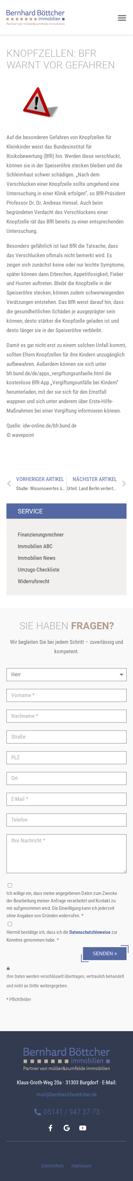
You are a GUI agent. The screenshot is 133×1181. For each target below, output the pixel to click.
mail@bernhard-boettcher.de (66, 1094)
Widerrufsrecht (33, 581)
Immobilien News (37, 558)
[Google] (66, 1128)
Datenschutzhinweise (89, 932)
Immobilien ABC (35, 546)
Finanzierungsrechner (41, 534)
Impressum (81, 1166)
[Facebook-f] (50, 1128)
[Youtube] (82, 1128)
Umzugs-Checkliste (38, 569)
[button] (122, 17)
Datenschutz (52, 1166)
